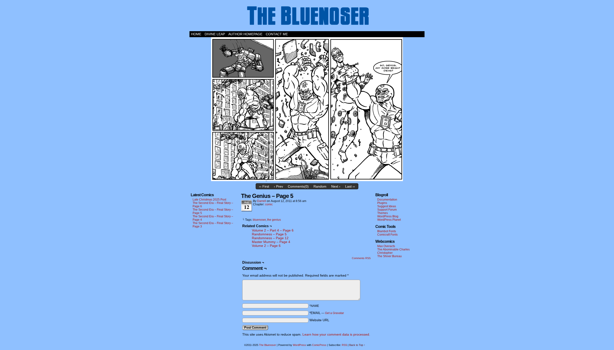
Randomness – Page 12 (270, 238)
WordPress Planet (389, 219)
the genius (274, 219)
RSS (344, 345)
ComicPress (319, 345)
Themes (382, 213)
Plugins (382, 203)
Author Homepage (245, 34)
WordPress (299, 345)
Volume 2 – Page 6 (266, 246)
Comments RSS (361, 258)
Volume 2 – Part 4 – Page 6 (273, 230)
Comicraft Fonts (387, 234)
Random (319, 186)
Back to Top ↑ (357, 345)
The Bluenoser (307, 16)
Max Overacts (386, 246)
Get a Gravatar (334, 313)
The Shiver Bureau (389, 256)
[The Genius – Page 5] (307, 180)
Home (196, 34)
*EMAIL (326, 313)
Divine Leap (215, 34)
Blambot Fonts (386, 231)
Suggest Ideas (386, 206)
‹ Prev (278, 186)
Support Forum (387, 209)
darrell (261, 201)
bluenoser (259, 219)
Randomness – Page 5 (269, 234)
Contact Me (277, 34)
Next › (335, 186)
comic (269, 204)
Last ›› (350, 186)
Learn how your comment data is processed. (336, 334)
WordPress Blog (387, 216)
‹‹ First (264, 186)
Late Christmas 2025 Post (209, 199)
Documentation (387, 199)
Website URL (319, 320)
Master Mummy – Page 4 (271, 242)
